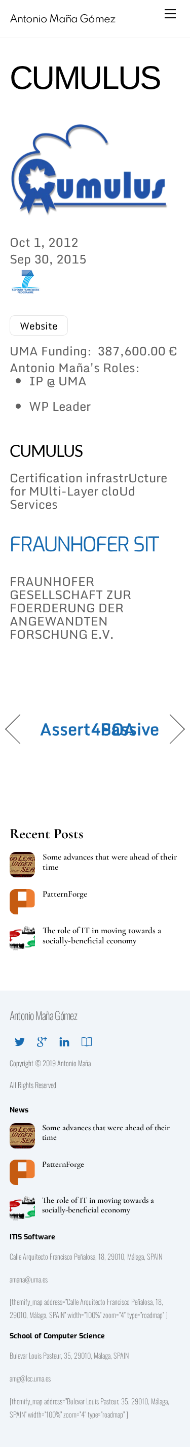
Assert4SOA (87, 729)
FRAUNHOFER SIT (84, 544)
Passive (130, 729)
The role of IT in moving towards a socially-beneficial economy (102, 936)
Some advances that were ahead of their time (110, 862)
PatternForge (65, 894)
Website (39, 326)
